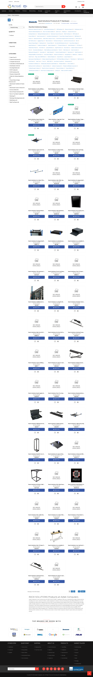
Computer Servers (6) (15, 61)
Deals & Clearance (52, 647)
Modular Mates (63, 63)
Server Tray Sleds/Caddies (49, 31)
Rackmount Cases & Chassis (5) (17, 87)
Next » (83, 591)
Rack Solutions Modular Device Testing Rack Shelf (76, 302)
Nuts (77, 40)
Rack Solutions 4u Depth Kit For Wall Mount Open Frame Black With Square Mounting (56, 302)
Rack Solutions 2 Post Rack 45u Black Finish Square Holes (76, 514)
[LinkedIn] (55, 668)
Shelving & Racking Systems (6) (17, 98)
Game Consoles (75, 50)
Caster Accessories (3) (15, 59)
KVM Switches (60, 29)
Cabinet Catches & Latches (77, 47)
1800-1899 (50, 61)
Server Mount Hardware (50, 29)
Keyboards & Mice (67, 11)
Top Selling (64, 647)
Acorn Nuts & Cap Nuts (59, 61)
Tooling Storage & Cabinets (35, 68)
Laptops (4, 11)
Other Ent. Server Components (48, 68)
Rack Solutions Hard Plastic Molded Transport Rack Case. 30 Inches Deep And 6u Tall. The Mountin (76, 484)
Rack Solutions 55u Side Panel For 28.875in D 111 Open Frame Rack (56, 484)
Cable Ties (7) (13, 57)
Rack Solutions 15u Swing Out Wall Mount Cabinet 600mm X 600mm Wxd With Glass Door (76, 210)
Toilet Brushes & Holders (34, 70)
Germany (57, 70)
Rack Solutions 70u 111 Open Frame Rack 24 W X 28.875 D (76, 271)
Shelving (64, 31)
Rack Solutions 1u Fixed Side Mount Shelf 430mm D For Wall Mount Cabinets (56, 149)
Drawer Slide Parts (70, 68)
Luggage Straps (41, 40)
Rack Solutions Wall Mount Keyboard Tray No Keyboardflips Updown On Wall (36, 423)
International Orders (26, 655)
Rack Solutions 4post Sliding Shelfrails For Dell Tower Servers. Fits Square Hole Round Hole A (36, 362)
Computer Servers (72, 31)
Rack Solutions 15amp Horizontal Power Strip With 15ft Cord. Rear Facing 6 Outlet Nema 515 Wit (56, 423)
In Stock (12, 35)
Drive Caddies (71, 63)
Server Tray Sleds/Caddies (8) (17, 93)
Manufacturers (65, 652)
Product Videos (51, 655)
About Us (50, 649)
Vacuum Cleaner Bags (33, 43)
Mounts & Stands (69, 29)
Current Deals (64, 658)
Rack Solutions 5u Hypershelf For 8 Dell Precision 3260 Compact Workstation (76, 180)
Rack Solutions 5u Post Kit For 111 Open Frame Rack (56, 332)
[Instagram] (51, 668)
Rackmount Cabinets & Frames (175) (16, 84)
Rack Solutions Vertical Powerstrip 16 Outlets (76, 332)
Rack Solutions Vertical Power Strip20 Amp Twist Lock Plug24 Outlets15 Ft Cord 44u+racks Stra (36, 575)
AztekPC (10, 652)
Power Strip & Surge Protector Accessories (65, 38)
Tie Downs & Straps (58, 40)
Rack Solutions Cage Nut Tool (56, 119)
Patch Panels (32, 61)
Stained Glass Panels (33, 47)
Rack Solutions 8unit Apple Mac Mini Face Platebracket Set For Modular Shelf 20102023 (36, 393)
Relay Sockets (49, 40)
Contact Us (11, 1)
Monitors (17, 11)
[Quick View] (38, 98)
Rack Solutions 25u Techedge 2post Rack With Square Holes (76, 149)
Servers (11, 11)
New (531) (12, 46)
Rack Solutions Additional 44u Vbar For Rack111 (36, 302)
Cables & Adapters (52, 45)
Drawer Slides (50, 43)
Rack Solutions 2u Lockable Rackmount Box (56, 545)
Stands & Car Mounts (59, 54)
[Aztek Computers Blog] (62, 668)
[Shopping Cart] (83, 7)
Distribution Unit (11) (15, 65)
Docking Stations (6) (14, 67)
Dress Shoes (67, 47)
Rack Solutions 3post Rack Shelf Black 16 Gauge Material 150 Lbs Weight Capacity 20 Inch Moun (36, 119)
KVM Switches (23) (14, 72)
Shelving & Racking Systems (44, 33)
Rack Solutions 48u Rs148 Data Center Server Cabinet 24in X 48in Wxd (56, 210)
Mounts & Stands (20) (15, 74)
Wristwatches (68, 61)
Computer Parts (47, 11)
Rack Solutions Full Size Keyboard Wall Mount (76, 89)
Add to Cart (37, 94)
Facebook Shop (78, 663)
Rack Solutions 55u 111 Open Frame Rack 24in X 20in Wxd (36, 545)
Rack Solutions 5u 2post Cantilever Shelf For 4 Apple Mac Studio (56, 575)
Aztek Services (63, 674)
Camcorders (43, 52)
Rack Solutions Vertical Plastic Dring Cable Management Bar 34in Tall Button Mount (36, 210)
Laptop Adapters (68, 56)
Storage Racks (68, 54)
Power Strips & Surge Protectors (66, 36)
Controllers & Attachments (52, 36)
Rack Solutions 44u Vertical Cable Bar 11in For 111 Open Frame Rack (76, 545)
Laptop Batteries (50, 47)
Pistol (60, 50)
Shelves (80, 54)
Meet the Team (51, 652)
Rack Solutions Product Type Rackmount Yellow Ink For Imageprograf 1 (76, 119)
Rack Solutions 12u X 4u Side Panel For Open (56, 89)
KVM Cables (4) (13, 70)
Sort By (10, 24)
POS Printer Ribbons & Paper (63, 59)
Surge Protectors (59, 47)
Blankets (75, 54)
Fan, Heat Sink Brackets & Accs (61, 43)
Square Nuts (60, 56)
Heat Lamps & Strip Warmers (35, 59)
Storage (40, 11)
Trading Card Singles (42, 45)
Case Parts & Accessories (69, 40)
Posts (44, 61)
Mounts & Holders (60, 68)
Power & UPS (57, 11)
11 (79, 591)
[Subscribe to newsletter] (37, 668)
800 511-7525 (81, 1)
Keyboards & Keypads (34, 52)
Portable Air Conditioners (34, 63)
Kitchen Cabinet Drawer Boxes (49, 59)
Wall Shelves (78, 36)
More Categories (86, 11)
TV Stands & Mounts (62, 45)
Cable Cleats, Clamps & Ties (49, 38)
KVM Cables (76, 33)
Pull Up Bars (74, 59)
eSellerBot (11, 647)
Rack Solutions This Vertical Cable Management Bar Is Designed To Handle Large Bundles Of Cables (36, 271)
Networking (32, 11)
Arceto (76, 649)
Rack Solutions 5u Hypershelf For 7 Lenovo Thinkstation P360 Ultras (36, 241)
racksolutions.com (48, 23)
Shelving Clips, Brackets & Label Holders (49, 63)
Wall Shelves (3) (13, 100)
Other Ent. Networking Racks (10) (16, 77)
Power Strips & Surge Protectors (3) (14, 80)
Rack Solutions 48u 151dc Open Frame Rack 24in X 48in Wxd (56, 180)
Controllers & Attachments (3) (17, 63)
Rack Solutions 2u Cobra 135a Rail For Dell (56, 514)
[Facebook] (43, 668)
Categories (64, 649)
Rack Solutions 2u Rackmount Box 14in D (56, 241)
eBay (76, 658)
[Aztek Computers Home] (14, 6)
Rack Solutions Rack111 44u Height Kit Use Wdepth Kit (36, 454)
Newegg (76, 660)
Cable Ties (58, 31)
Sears (76, 655)
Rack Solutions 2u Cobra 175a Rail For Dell (36, 180)
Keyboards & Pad (38, 38)
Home (9, 15)
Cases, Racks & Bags (74, 43)
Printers (25, 11)
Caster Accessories (41, 36)
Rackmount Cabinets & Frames (36, 29)
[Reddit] (58, 668)
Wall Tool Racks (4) (14, 102)
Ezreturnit (11, 649)
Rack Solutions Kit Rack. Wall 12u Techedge (36, 484)
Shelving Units (42, 43)
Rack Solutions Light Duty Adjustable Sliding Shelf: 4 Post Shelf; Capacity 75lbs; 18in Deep (76, 423)
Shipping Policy (38, 647)
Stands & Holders (47, 65)
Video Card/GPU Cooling (66, 70)
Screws (31, 38)
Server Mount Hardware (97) (16, 91)
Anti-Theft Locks (32, 40)
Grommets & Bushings (38, 50)
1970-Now (79, 45)
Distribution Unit (79, 29)
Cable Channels (50, 52)
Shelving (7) (12, 96)
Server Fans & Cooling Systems (47, 70)
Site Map (63, 655)
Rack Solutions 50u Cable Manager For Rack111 (36, 514)
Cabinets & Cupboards (57, 65)
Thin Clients (42, 47)
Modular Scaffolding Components (70, 65)
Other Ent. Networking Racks (35, 31)
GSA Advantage (78, 647)
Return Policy (24, 652)
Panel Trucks (79, 38)
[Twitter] (47, 668)
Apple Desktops (32, 45)
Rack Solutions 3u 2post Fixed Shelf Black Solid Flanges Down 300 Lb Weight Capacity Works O (56, 454)
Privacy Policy (24, 649)
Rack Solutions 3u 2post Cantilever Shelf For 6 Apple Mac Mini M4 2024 (56, 362)
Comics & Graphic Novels (61, 52)
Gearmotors (71, 52)
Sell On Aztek (16, 1)
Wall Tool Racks (68, 33)
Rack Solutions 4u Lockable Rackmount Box (76, 241)
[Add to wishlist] (35, 98)
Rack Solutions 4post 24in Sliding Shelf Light (36, 149)
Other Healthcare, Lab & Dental (51, 50)
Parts (30, 50)
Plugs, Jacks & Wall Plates (40, 56)
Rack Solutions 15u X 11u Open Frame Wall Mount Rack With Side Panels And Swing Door (56, 393)
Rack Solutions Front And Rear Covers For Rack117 (56, 271)
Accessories (78, 11)
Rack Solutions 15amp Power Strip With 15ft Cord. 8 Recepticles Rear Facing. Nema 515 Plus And (76, 362)
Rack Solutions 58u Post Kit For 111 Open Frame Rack (36, 332)
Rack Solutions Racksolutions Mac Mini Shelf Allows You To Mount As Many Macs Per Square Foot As (76, 393)
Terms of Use (24, 647)
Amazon (76, 652)
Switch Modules (72, 45)
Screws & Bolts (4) (14, 89)
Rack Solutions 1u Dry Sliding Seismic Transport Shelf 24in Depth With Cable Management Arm (36, 89)
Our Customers (25, 658)
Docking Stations (33, 33)
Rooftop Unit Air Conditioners (35, 65)
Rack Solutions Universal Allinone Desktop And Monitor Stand (76, 454)
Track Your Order (38, 649)
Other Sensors (66, 50)
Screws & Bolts (32, 36)
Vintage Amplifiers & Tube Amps (36, 54)
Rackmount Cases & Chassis (57, 33)
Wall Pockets (81, 59)
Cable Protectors (79, 52)
